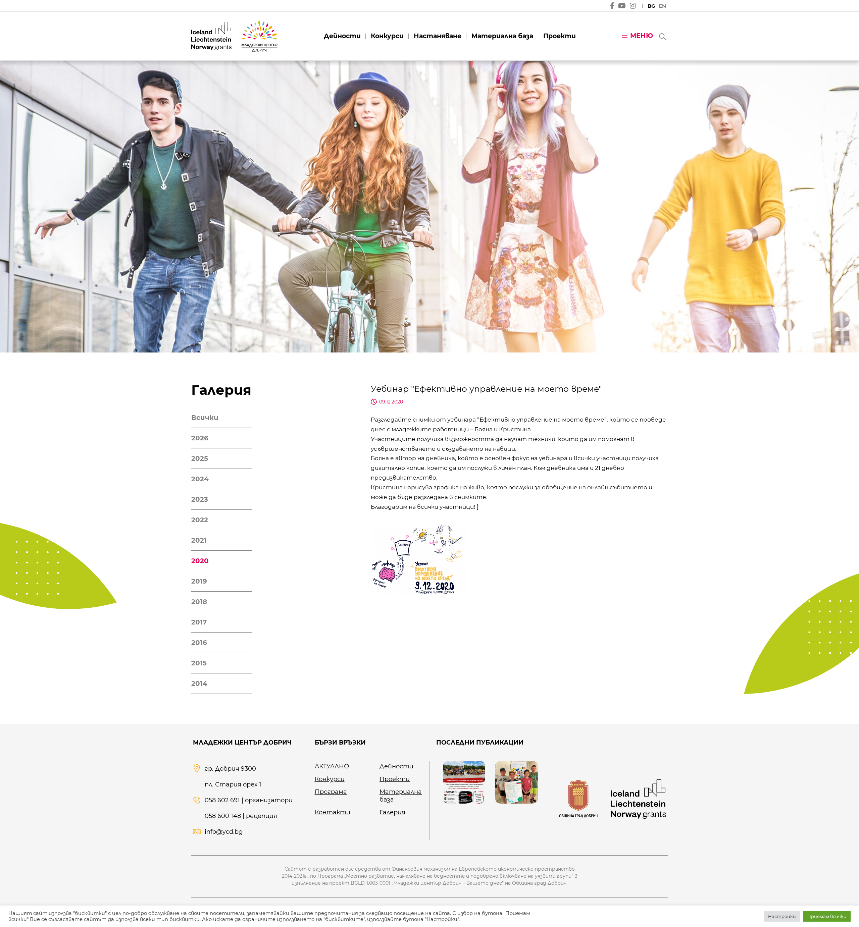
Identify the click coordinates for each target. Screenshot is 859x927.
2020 (200, 561)
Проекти (559, 36)
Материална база (502, 36)
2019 (199, 581)
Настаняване (437, 36)
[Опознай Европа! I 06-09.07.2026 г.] (516, 782)
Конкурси (387, 36)
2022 (199, 520)
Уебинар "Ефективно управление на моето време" (486, 389)
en (662, 6)
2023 (199, 499)
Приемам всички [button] (827, 916)
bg (651, 6)
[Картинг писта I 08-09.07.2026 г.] (464, 782)
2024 (200, 479)
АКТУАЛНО (332, 766)
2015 (199, 663)
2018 (199, 602)
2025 (199, 458)
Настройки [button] (782, 916)
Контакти (332, 812)
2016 (199, 643)
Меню (641, 36)
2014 (199, 683)
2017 (199, 622)
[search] (662, 36)
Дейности (342, 36)
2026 (199, 438)
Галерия (392, 812)
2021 (199, 540)
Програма (331, 792)
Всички (204, 418)
